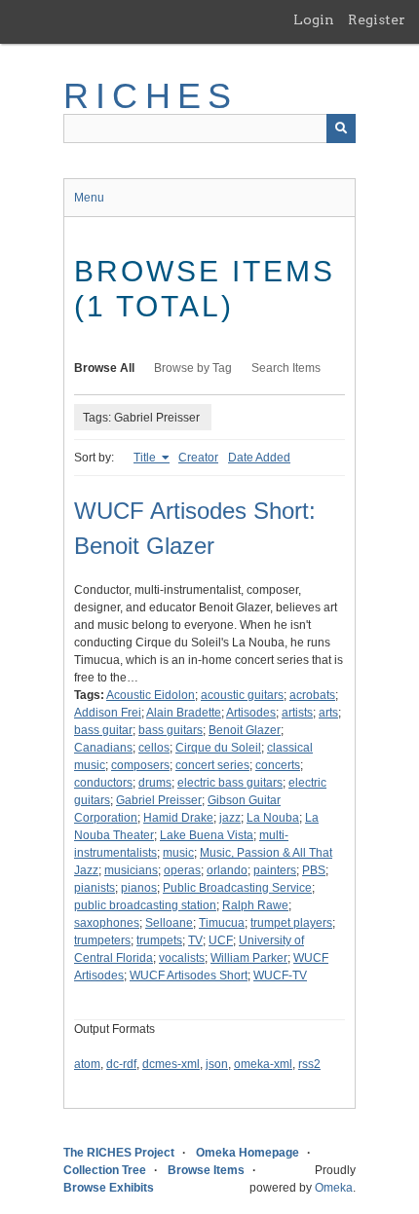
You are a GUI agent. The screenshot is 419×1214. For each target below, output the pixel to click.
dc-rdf (121, 1064)
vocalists (182, 958)
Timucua (222, 923)
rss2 (309, 1064)
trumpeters (102, 940)
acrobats (312, 695)
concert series (212, 765)
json (217, 1064)
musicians (131, 870)
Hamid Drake (178, 818)
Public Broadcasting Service (237, 888)
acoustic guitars (242, 695)
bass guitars (170, 730)
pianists (94, 888)
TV (195, 940)
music (178, 853)
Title (146, 457)
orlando (227, 870)
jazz (230, 818)
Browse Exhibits (108, 1188)
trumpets (159, 940)
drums (154, 783)
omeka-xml (263, 1064)
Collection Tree (104, 1170)
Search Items (286, 368)
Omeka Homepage (247, 1152)
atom (87, 1064)
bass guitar (103, 730)
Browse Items (206, 1170)
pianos (139, 888)
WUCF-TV (280, 975)
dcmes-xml (171, 1064)
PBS (313, 870)
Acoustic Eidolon (150, 695)
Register (376, 19)
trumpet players (291, 923)
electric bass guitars (230, 783)
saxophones (106, 923)
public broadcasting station (145, 905)
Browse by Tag (193, 368)
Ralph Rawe (255, 905)
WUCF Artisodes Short (189, 975)
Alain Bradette (183, 712)
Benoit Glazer (245, 730)
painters (274, 870)
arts (328, 712)
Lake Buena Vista (206, 835)
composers (140, 765)
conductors (103, 783)
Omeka (334, 1188)
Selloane (169, 923)
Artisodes (251, 712)
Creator (198, 457)
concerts (277, 765)
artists (297, 712)
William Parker (248, 958)
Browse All (104, 368)
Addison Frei (107, 712)
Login (313, 19)
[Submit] (341, 128)
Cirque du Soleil (218, 747)
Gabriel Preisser (159, 800)
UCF (221, 940)
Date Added (259, 457)
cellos (154, 747)
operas (182, 870)
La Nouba (273, 818)
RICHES (150, 96)
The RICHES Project (118, 1152)
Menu (89, 197)
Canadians (103, 747)
